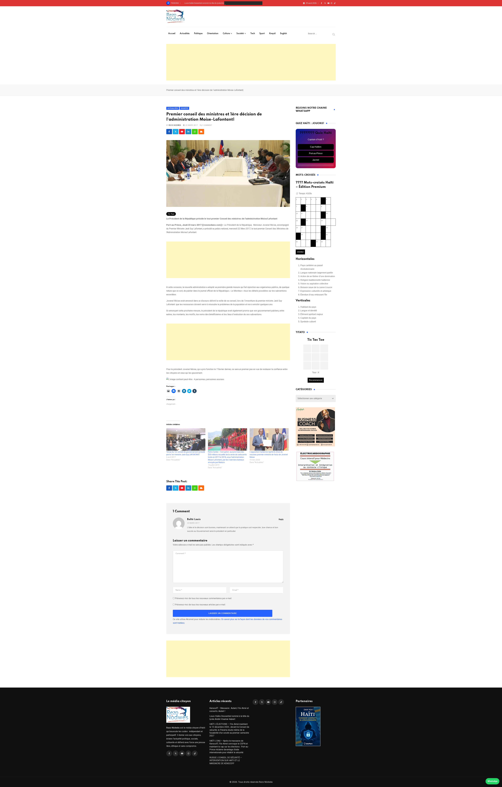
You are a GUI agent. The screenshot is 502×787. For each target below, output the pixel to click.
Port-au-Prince (316, 153)
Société (240, 34)
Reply (281, 519)
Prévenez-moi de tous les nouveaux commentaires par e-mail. (203, 598)
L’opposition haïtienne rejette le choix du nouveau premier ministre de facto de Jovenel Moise (269, 454)
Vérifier (300, 252)
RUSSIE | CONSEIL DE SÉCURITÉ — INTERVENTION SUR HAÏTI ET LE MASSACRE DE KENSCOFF (225, 760)
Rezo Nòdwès (265, 782)
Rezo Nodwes (175, 125)
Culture (226, 34)
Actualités (185, 34)
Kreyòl (272, 34)
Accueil (171, 34)
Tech (252, 34)
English (283, 34)
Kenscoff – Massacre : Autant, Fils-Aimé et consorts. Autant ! (229, 709)
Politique (198, 34)
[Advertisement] (251, 62)
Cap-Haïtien (315, 147)
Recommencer (316, 380)
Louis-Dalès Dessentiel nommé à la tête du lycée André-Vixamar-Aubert (211, 3)
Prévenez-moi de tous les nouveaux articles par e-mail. (200, 604)
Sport (262, 34)
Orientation (212, 34)
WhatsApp (492, 781)
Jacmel (315, 160)
